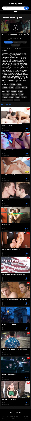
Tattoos (11, 87)
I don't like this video (11, 39)
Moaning (21, 94)
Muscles (5, 87)
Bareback (12, 84)
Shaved (18, 97)
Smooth (24, 97)
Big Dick (19, 84)
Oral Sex (18, 87)
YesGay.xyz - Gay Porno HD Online (13, 417)
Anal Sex (24, 87)
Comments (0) (15, 45)
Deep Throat (6, 94)
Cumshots (14, 94)
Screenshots (17, 42)
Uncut (4, 100)
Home (11, 412)
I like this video (9, 39)
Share (24, 42)
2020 (8, 91)
